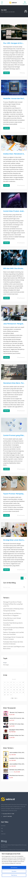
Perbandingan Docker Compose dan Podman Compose (13, 638)
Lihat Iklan (3, 833)
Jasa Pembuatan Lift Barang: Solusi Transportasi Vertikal (13, 609)
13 (20, 687)
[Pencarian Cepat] (25, 11)
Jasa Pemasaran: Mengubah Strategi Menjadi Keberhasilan (14, 324)
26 (17, 692)
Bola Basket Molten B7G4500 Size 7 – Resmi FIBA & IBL (17, 729)
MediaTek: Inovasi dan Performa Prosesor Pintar (14, 98)
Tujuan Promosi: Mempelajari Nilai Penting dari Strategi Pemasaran (14, 494)
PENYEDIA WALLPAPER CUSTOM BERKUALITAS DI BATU (17, 769)
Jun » (16, 698)
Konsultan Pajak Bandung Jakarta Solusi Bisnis (13, 624)
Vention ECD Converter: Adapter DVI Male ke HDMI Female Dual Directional (17, 718)
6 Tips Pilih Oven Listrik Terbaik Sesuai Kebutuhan (12, 619)
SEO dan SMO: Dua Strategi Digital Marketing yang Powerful (14, 268)
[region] (14, 865)
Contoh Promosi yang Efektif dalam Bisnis (14, 435)
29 (4, 694)
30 (7, 694)
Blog (2, 831)
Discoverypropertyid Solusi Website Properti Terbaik (13, 628)
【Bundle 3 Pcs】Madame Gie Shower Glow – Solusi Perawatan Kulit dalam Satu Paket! (17, 712)
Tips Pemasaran (21, 185)
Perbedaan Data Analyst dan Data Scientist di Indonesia (13, 643)
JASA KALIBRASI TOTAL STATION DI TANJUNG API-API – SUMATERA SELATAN (17, 752)
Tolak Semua (14, 875)
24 (10, 692)
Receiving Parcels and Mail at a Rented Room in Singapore (12, 614)
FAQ (2, 828)
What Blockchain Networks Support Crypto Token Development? (17, 775)
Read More (6, 72)
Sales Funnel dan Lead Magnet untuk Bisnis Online (14, 647)
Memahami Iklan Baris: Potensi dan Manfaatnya (14, 383)
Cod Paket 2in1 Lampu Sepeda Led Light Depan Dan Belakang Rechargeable (17, 724)
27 (20, 692)
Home (2, 11)
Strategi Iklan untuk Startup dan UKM (14, 540)
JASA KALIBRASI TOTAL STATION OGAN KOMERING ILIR (17, 764)
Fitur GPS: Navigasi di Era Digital (14, 43)
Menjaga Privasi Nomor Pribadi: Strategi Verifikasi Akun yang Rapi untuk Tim (13, 604)
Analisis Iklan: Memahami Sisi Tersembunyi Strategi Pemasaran (14, 154)
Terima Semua (14, 867)
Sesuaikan (14, 871)
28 (23, 692)
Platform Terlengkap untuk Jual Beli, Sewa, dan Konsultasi (13, 633)
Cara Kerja (3, 825)
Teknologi (23, 72)
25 (13, 692)
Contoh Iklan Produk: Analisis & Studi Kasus (14, 211)
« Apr (12, 698)
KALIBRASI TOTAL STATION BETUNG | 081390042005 (17, 758)
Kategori (5, 662)
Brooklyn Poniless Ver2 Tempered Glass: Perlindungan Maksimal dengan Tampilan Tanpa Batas (17, 735)
